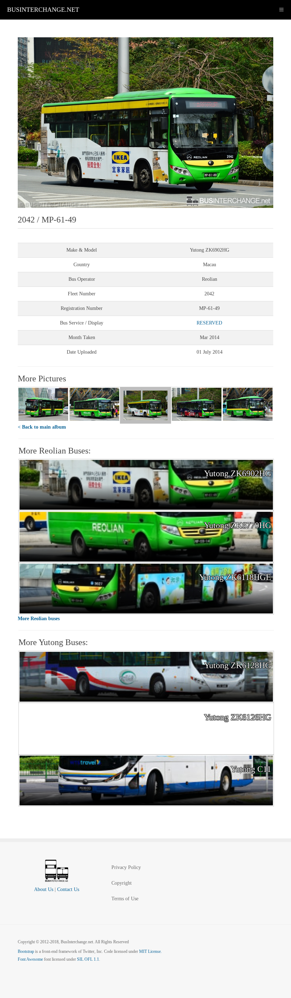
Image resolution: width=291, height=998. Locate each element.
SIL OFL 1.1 (88, 959)
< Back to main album (42, 427)
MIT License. (150, 951)
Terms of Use (124, 898)
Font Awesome (30, 959)
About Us (43, 889)
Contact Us (68, 889)
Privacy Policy (126, 867)
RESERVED (209, 323)
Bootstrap (26, 951)
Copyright (121, 883)
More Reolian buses (39, 618)
